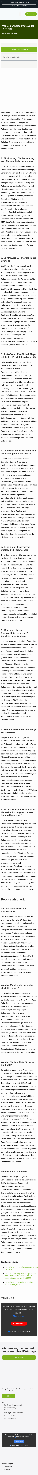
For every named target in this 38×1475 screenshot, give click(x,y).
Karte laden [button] (19, 1441)
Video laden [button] (20, 1323)
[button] (20, 14)
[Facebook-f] (4, 1396)
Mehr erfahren (19, 1316)
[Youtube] (13, 1396)
